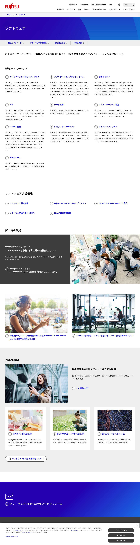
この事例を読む (83, 388)
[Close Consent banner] (137, 525)
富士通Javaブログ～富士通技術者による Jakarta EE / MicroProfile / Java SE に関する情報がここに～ (38, 337)
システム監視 (15, 127)
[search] (133, 5)
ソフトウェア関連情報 (19, 203)
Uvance (86, 9)
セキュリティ (104, 77)
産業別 (59, 9)
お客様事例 (78, 43)
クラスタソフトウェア (108, 127)
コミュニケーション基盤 (109, 105)
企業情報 (72, 4)
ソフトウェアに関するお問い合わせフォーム (36, 503)
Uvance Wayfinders (99, 9)
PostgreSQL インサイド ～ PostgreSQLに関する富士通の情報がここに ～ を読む (33, 270)
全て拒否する (121, 535)
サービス (70, 9)
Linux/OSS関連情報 (62, 213)
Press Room (84, 4)
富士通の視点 (60, 43)
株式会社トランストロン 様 (113, 434)
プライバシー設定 (121, 530)
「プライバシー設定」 (27, 532)
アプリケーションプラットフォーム (69, 77)
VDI (11, 105)
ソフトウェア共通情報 (38, 43)
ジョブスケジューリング (64, 127)
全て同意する (121, 540)
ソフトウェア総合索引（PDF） (23, 213)
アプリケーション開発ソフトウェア (24, 77)
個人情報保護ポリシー (12, 536)
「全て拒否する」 (75, 530)
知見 (79, 9)
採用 (110, 4)
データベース (15, 158)
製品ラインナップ (15, 43)
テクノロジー (113, 9)
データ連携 (59, 105)
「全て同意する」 (17, 530)
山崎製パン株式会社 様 (22, 434)
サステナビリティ (129, 9)
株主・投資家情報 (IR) (98, 4)
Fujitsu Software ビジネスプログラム (70, 203)
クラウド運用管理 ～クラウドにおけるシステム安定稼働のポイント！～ (105, 337)
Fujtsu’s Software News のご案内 (113, 203)
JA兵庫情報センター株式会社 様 (70, 434)
